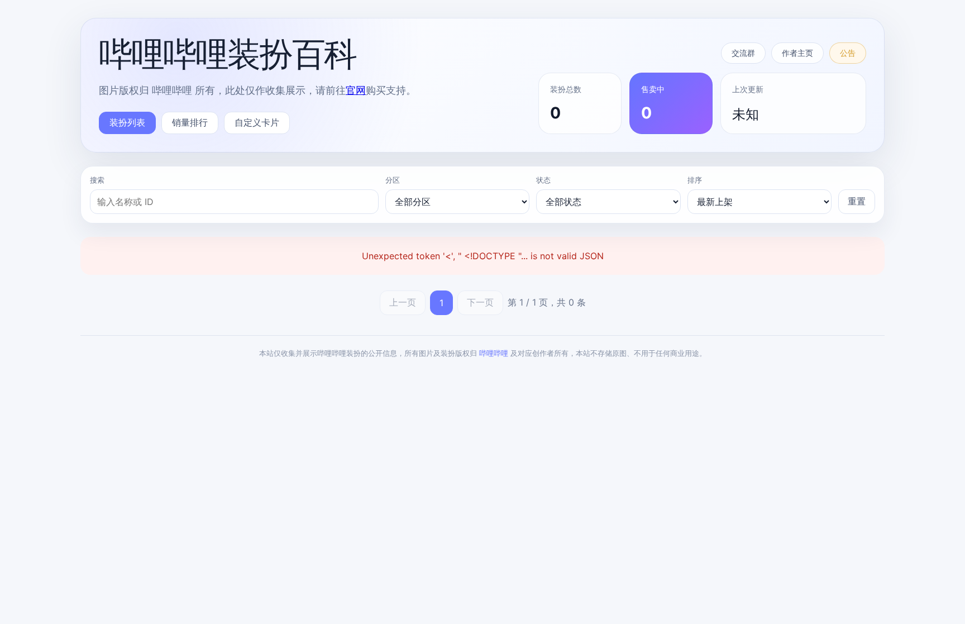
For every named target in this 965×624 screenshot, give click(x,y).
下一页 (480, 302)
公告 (848, 53)
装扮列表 (127, 122)
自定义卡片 (257, 122)
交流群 (743, 53)
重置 (857, 201)
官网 (356, 90)
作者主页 (797, 53)
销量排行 (190, 122)
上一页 (402, 302)
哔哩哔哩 (493, 353)
